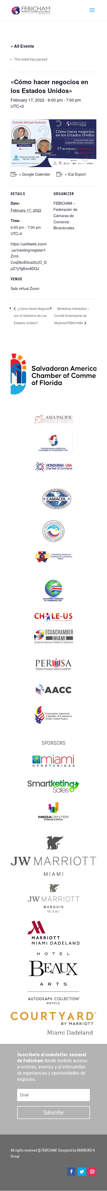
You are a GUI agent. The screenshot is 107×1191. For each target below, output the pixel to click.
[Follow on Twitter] (82, 1171)
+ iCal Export (75, 174)
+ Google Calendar (34, 174)
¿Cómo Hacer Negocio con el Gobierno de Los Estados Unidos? (32, 315)
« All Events (22, 46)
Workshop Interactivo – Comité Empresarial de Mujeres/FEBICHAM (71, 315)
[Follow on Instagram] (92, 1171)
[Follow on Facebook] (71, 1171)
